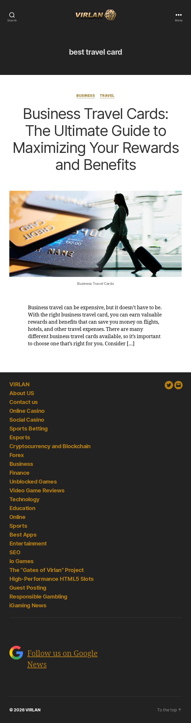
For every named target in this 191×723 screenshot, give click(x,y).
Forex (16, 455)
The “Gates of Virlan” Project (46, 570)
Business (85, 96)
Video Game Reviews (37, 490)
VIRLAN (19, 384)
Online (17, 517)
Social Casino (26, 419)
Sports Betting (28, 428)
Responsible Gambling (38, 596)
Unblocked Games (33, 481)
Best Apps (23, 534)
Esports (19, 437)
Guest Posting (27, 587)
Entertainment (28, 543)
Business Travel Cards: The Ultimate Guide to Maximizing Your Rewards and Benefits (95, 138)
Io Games (21, 561)
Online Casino (26, 410)
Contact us (23, 402)
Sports (18, 525)
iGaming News (27, 605)
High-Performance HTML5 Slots (51, 578)
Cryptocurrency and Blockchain (50, 446)
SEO (14, 552)
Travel (107, 96)
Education (22, 508)
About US (21, 393)
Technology (24, 499)
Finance (19, 472)
